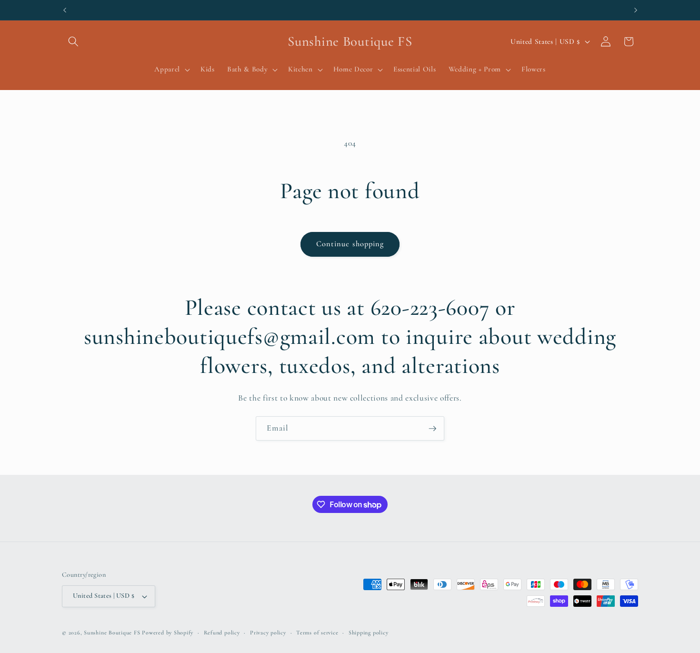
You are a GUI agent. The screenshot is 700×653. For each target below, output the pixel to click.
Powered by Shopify (167, 632)
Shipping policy (369, 632)
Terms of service (317, 632)
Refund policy (222, 632)
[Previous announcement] (64, 10)
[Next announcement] (635, 10)
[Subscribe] (432, 428)
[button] (73, 41)
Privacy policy (268, 632)
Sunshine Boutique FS (112, 632)
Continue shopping (350, 244)
